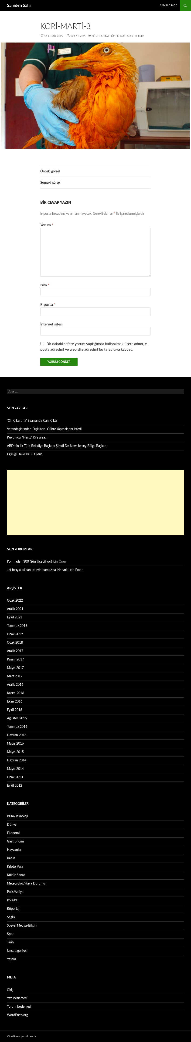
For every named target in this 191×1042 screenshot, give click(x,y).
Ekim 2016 (14, 701)
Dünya (12, 824)
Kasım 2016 (15, 693)
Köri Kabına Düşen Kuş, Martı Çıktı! (118, 36)
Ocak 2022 (15, 600)
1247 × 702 (77, 36)
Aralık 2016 (15, 684)
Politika (12, 900)
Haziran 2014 (16, 760)
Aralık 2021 (15, 609)
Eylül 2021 (14, 617)
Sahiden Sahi (19, 6)
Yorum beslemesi (19, 1006)
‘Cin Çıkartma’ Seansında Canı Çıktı (32, 420)
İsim (44, 285)
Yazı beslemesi (17, 998)
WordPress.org (17, 1015)
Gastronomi (15, 841)
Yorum (46, 225)
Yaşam (11, 959)
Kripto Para (15, 866)
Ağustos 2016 (17, 718)
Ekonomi (13, 833)
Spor (10, 934)
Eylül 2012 (14, 785)
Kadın (11, 858)
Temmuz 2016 (17, 726)
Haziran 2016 (16, 735)
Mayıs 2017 (15, 668)
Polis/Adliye (15, 892)
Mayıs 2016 (15, 743)
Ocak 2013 (15, 777)
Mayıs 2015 (15, 752)
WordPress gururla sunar (22, 1036)
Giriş (10, 990)
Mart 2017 (14, 676)
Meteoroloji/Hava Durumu (26, 883)
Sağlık (11, 917)
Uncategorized (17, 951)
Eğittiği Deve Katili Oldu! (24, 454)
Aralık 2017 (15, 651)
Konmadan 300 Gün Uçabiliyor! (29, 561)
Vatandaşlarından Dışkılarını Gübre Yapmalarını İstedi (44, 429)
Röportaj (13, 908)
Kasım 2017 (15, 659)
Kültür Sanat (16, 875)
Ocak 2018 (15, 642)
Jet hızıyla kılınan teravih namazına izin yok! (37, 570)
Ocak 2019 (15, 634)
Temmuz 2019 (17, 626)
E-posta (47, 305)
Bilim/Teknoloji (17, 816)
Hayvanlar (14, 850)
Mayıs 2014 (15, 769)
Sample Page (168, 5)
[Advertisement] (95, 502)
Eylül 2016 (14, 710)
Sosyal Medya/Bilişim (22, 925)
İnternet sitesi (51, 324)
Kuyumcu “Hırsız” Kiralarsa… (27, 437)
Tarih (10, 942)
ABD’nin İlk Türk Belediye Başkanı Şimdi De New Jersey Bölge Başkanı (57, 446)
